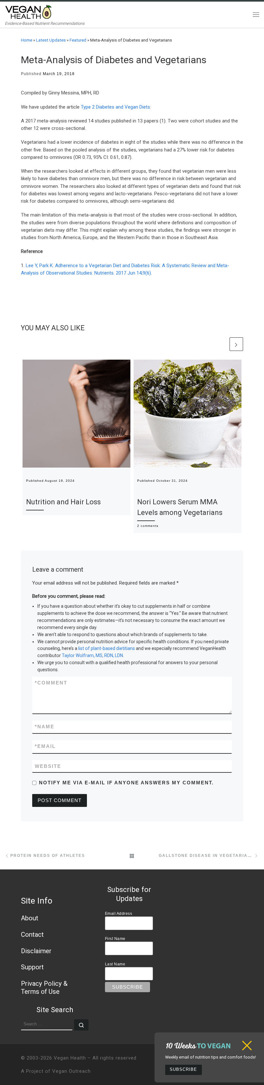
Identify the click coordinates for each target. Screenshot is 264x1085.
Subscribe (183, 1069)
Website (48, 766)
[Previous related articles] (222, 344)
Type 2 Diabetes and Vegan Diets (115, 107)
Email (45, 746)
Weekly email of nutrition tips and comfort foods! (210, 1057)
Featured (78, 40)
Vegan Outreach (71, 1071)
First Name (115, 938)
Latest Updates (51, 40)
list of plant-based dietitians (106, 648)
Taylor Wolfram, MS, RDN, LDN (92, 655)
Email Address (118, 913)
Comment (51, 682)
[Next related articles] (236, 344)
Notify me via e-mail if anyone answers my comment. (126, 782)
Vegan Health (70, 1058)
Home (26, 40)
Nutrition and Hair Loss (63, 502)
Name (44, 726)
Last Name (115, 964)
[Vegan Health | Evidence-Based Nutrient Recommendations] (28, 11)
